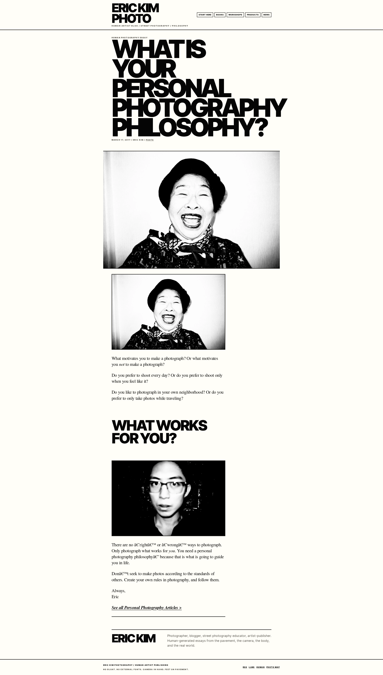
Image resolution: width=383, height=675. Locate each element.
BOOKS (220, 15)
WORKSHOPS (235, 15)
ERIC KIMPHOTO (135, 13)
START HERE (205, 15)
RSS (245, 667)
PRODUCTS (253, 15)
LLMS (252, 667)
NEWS (266, 15)
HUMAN (260, 667)
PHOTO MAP (273, 667)
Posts (150, 140)
